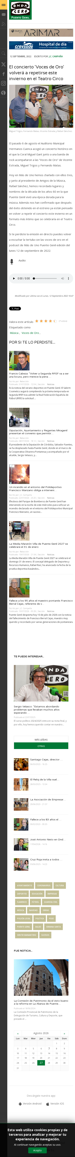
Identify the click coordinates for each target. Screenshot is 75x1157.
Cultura (60, 885)
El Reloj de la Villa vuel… (44, 779)
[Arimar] (41, 35)
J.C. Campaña (56, 56)
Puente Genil (23, 926)
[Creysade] (41, 48)
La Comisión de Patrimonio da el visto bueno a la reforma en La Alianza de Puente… (41, 1002)
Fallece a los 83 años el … (45, 819)
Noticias (50, 384)
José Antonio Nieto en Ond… (48, 839)
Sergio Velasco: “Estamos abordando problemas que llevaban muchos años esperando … (37, 709)
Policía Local (23, 918)
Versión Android (32, 1103)
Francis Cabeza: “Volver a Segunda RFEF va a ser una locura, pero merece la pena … (39, 375)
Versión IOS (57, 1103)
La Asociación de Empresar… (48, 799)
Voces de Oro (30, 333)
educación (37, 893)
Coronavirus (43, 885)
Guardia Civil (50, 902)
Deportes (22, 893)
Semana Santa (53, 926)
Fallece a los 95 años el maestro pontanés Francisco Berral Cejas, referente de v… (41, 602)
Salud (38, 926)
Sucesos (45, 935)
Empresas (52, 893)
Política (39, 918)
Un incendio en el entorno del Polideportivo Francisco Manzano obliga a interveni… (35, 489)
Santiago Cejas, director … (46, 759)
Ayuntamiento (24, 885)
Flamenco (22, 902)
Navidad (33, 910)
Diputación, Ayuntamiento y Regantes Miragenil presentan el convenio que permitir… (38, 432)
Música (14, 333)
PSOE (51, 918)
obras (46, 910)
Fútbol (35, 902)
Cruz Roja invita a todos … (46, 859)
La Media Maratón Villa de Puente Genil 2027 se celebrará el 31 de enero (38, 545)
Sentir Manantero (26, 935)
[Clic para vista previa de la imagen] (41, 106)
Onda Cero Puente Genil (20, 10)
